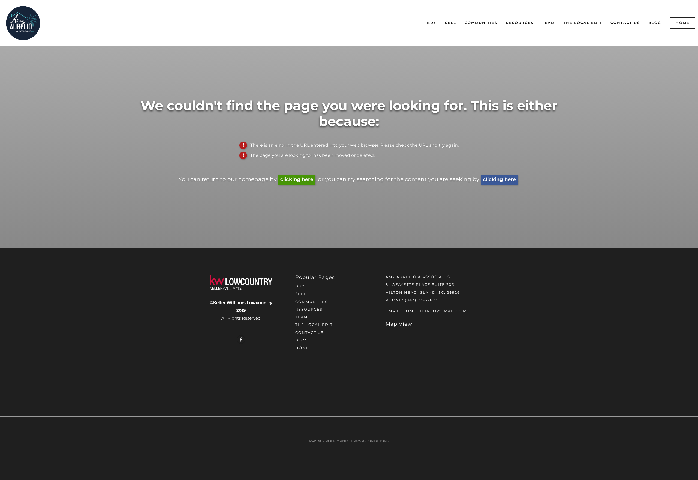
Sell (450, 23)
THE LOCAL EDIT (582, 23)
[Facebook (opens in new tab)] (241, 339)
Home (683, 23)
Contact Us (625, 23)
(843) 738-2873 (421, 300)
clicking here (296, 180)
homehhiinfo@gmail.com (434, 311)
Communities (481, 23)
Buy (432, 23)
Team (548, 23)
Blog (654, 23)
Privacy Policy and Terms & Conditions (349, 441)
